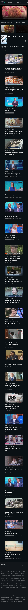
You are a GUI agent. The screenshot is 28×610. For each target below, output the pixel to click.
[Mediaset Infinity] (3, 2)
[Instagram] (22, 565)
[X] (26, 565)
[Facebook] (18, 565)
